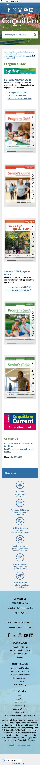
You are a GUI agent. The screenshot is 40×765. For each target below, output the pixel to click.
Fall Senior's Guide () (17, 96)
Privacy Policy (20, 712)
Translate (20, 764)
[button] (35, 34)
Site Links (20, 691)
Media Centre (20, 702)
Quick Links (20, 642)
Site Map (20, 699)
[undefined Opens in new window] (20, 421)
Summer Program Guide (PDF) (19, 287)
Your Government (15, 52)
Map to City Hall (20, 613)
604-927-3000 (24, 627)
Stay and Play (10, 473)
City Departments (28, 52)
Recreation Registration (13, 56)
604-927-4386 (16, 457)
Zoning (20, 657)
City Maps (20, 681)
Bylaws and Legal (20, 678)
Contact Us (11, 438)
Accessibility (20, 706)
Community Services (12, 54)
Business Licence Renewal (20, 675)
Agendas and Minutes (20, 668)
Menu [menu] (7, 4)
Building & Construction (20, 671)
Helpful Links (20, 663)
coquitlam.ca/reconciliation (20, 745)
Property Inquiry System (20, 650)
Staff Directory (20, 685)
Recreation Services (29, 56)
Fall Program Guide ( (17, 92)
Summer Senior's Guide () (19, 290)
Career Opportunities (20, 647)
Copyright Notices (20, 709)
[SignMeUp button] (20, 71)
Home (6, 52)
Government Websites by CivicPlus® (20, 716)
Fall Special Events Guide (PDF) (20, 99)
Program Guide (10, 58)
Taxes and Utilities (20, 654)
